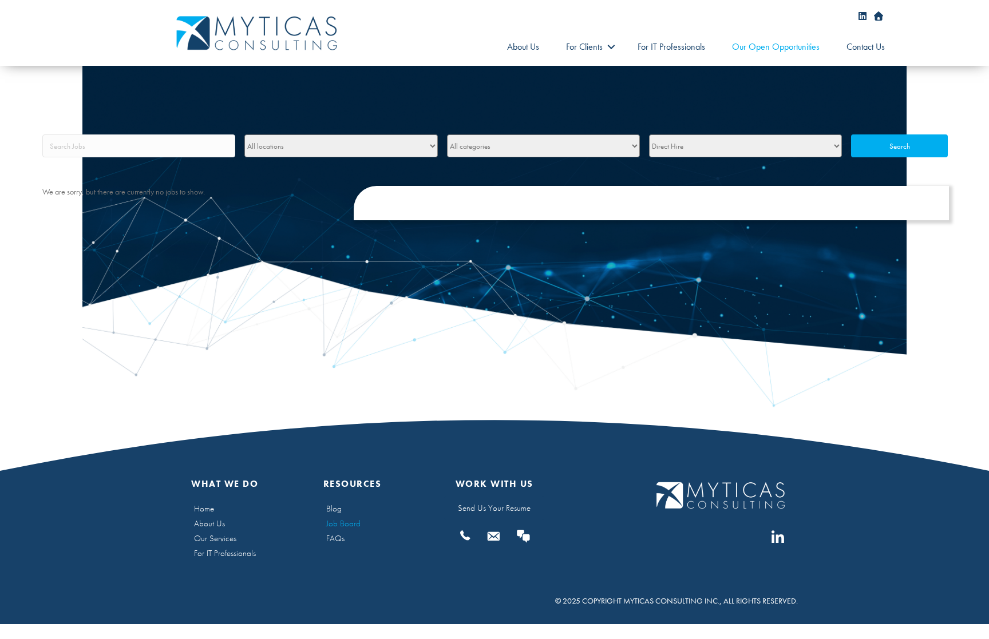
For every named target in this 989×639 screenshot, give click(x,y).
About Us (523, 47)
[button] (611, 47)
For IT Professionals (671, 47)
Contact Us (865, 47)
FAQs (335, 538)
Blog (334, 508)
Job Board (343, 523)
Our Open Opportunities (776, 47)
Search (899, 146)
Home (204, 508)
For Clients (584, 47)
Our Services (215, 538)
